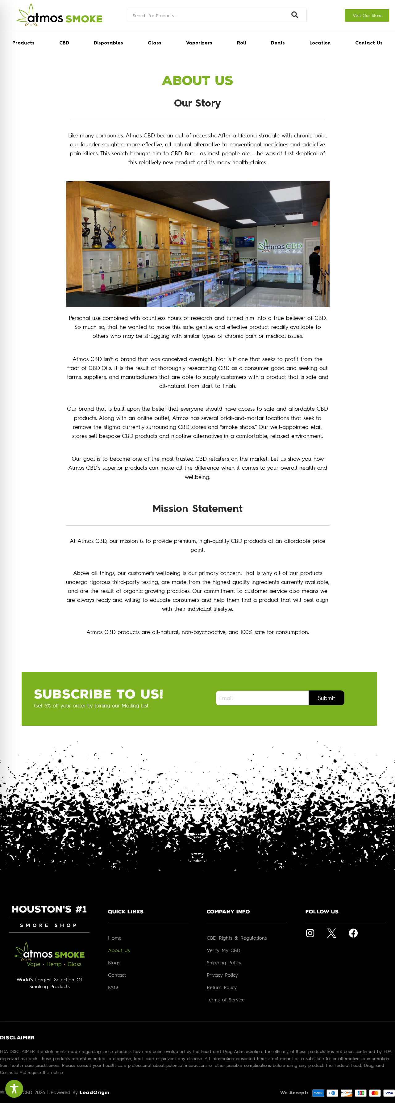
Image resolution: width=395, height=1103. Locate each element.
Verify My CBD (223, 950)
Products (23, 43)
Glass (154, 43)
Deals (278, 43)
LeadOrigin (94, 1092)
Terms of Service (226, 999)
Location (320, 43)
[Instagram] (310, 933)
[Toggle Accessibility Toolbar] (14, 1088)
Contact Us (369, 43)
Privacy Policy (222, 974)
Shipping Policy (224, 962)
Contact (117, 974)
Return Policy (222, 987)
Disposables (108, 43)
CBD (64, 43)
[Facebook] (353, 933)
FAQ (113, 987)
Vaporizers (199, 43)
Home (115, 937)
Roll (241, 43)
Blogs (114, 962)
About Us (119, 950)
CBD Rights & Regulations (237, 937)
